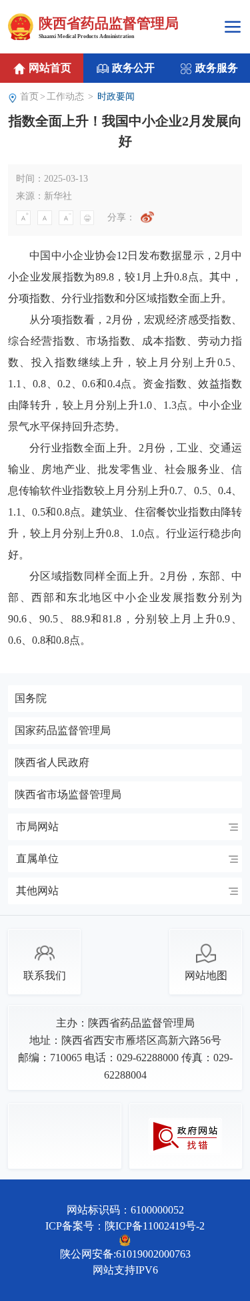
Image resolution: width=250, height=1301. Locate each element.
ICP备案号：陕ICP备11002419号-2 (125, 1226)
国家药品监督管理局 (63, 730)
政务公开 (132, 67)
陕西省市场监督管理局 (68, 794)
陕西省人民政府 (52, 762)
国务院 (31, 698)
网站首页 (48, 67)
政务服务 (215, 67)
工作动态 (65, 96)
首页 (29, 96)
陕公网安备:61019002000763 (125, 1254)
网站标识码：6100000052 (125, 1210)
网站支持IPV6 (125, 1270)
